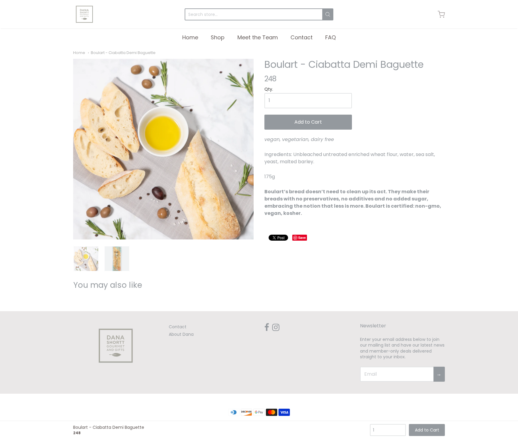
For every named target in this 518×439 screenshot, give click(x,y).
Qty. (268, 89)
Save (302, 237)
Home (190, 37)
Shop (218, 37)
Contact (301, 37)
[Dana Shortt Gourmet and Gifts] (84, 14)
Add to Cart (308, 122)
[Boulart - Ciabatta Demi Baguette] (163, 149)
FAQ (330, 37)
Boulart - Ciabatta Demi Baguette (123, 53)
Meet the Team (257, 37)
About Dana (181, 334)
